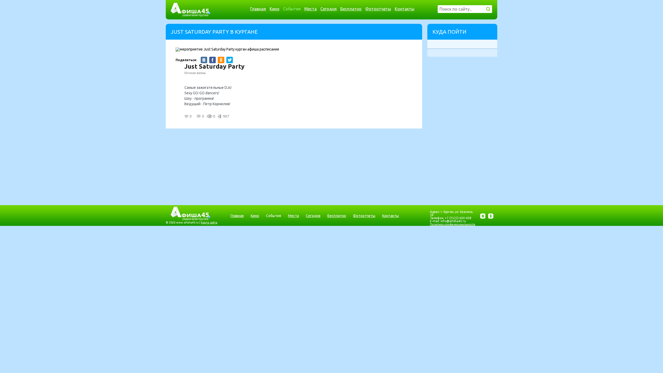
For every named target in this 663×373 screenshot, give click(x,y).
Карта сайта (209, 222)
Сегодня (328, 8)
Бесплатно (351, 8)
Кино (274, 8)
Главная (258, 8)
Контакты (404, 8)
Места (310, 8)
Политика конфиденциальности (452, 224)
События (292, 8)
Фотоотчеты (378, 8)
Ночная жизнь (195, 73)
